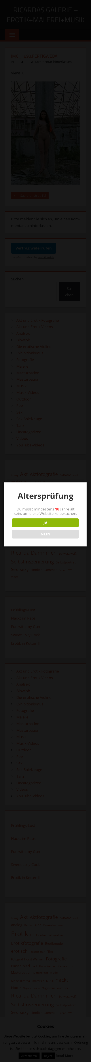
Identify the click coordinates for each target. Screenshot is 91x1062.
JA (45, 522)
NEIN (45, 534)
